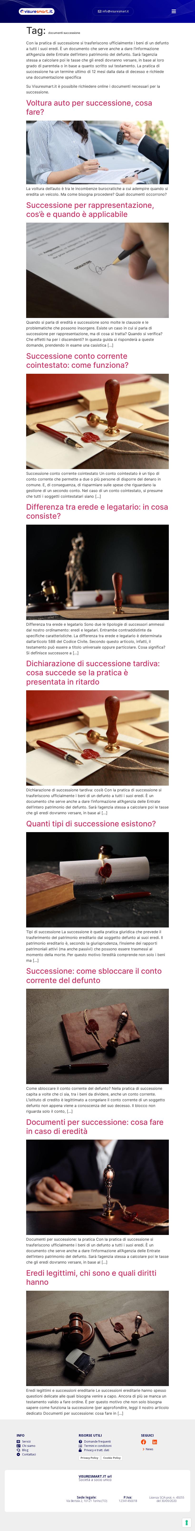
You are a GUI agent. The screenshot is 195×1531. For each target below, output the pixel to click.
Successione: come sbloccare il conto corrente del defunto (94, 975)
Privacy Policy (89, 1457)
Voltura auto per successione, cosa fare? (89, 107)
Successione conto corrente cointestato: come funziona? (77, 360)
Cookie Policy (112, 1457)
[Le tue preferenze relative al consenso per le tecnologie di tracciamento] (186, 1522)
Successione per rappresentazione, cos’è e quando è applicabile (90, 209)
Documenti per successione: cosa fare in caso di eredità (95, 1126)
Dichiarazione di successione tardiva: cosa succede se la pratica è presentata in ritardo (93, 672)
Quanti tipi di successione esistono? (91, 823)
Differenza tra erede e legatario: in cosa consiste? (97, 511)
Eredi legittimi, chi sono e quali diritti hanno (91, 1277)
